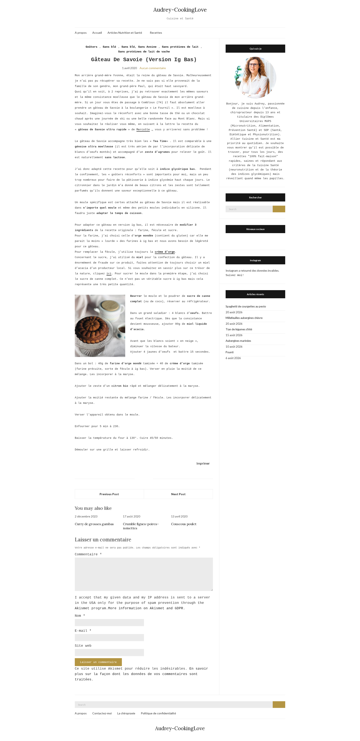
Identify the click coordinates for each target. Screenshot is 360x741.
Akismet (82, 608)
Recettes (156, 32)
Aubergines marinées (238, 340)
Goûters (91, 46)
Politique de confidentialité (158, 713)
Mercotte (143, 129)
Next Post (178, 494)
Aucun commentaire (153, 68)
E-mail (83, 631)
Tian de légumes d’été (239, 329)
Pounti (230, 352)
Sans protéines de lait (180, 46)
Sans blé (109, 46)
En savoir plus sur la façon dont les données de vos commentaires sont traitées (141, 674)
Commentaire (88, 554)
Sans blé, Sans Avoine (138, 46)
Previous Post (109, 494)
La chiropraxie (126, 713)
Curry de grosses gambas (94, 524)
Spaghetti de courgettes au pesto (246, 306)
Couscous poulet (183, 524)
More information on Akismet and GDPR (145, 608)
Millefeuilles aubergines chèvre (244, 318)
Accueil (97, 32)
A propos (81, 32)
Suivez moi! (235, 275)
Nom (80, 616)
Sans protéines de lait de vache (144, 51)
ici (108, 273)
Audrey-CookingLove (180, 9)
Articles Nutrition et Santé (125, 32)
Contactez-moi (102, 713)
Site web (83, 646)
